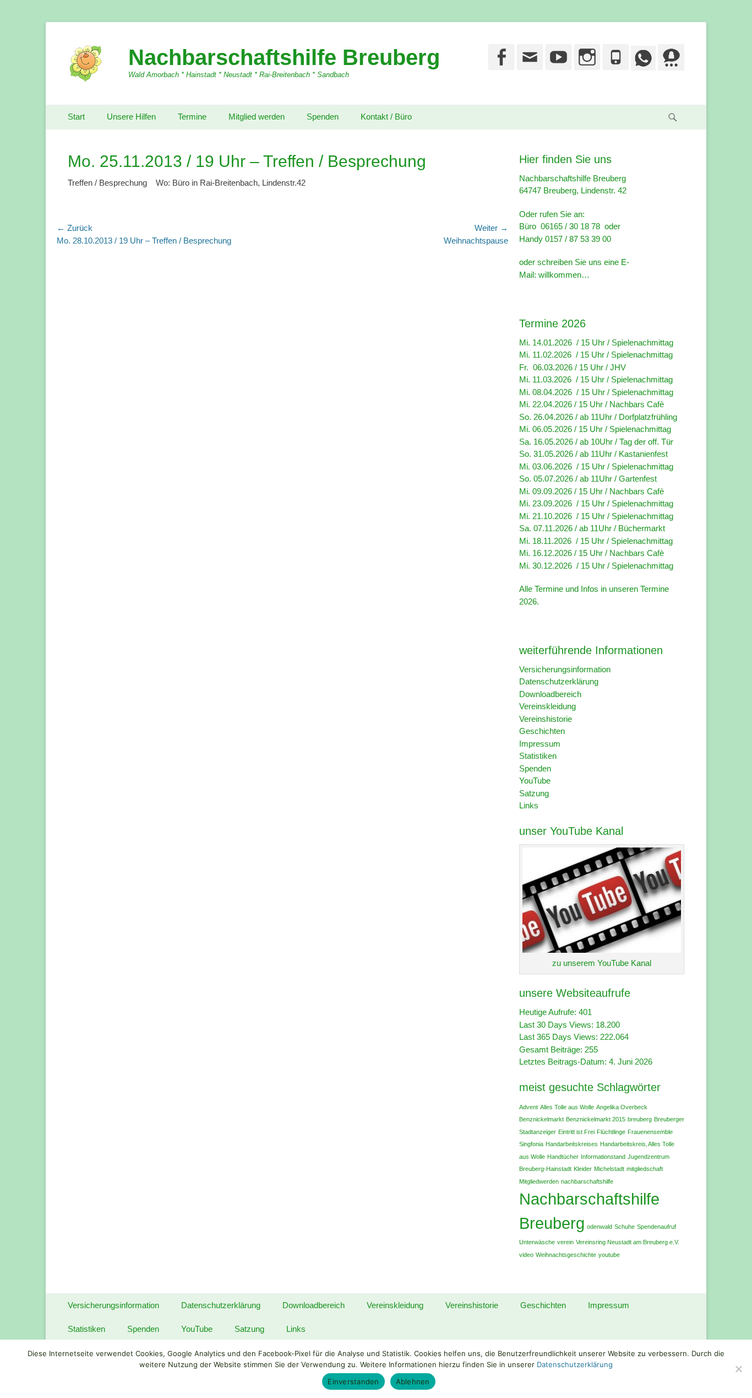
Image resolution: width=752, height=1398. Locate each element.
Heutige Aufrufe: (549, 1012)
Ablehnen (413, 1381)
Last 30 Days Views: (557, 1024)
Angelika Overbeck (621, 1107)
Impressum (539, 743)
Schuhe (624, 1226)
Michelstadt (609, 1168)
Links (528, 805)
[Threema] (670, 67)
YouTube (535, 780)
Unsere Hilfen (131, 116)
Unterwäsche (537, 1242)
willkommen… (564, 274)
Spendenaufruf (656, 1226)
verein (565, 1242)
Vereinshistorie (545, 719)
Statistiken (538, 755)
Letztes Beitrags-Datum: (564, 1061)
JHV (618, 367)
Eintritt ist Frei (576, 1132)
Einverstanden (353, 1381)
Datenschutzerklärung (558, 681)
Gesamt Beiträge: (552, 1049)
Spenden (323, 116)
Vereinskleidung (547, 706)
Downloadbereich (550, 694)
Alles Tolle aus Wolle (567, 1107)
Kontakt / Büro (386, 116)
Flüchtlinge (611, 1132)
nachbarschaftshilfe (587, 1181)
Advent (528, 1107)
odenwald (599, 1226)
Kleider (583, 1168)
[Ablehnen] (738, 1368)
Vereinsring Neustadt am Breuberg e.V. (627, 1242)
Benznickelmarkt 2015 (595, 1119)
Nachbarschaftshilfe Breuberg (284, 57)
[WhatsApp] (642, 67)
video (526, 1254)
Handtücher (563, 1156)
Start (76, 116)
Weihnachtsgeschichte (566, 1254)
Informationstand (603, 1156)
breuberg (640, 1119)
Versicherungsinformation (565, 669)
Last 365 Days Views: (559, 1036)
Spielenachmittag (642, 342)
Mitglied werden (256, 116)
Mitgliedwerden (539, 1181)
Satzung (534, 793)
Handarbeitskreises (572, 1144)
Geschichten (542, 731)
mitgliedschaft (644, 1168)
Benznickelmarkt (541, 1119)
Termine (192, 116)
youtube (609, 1254)
